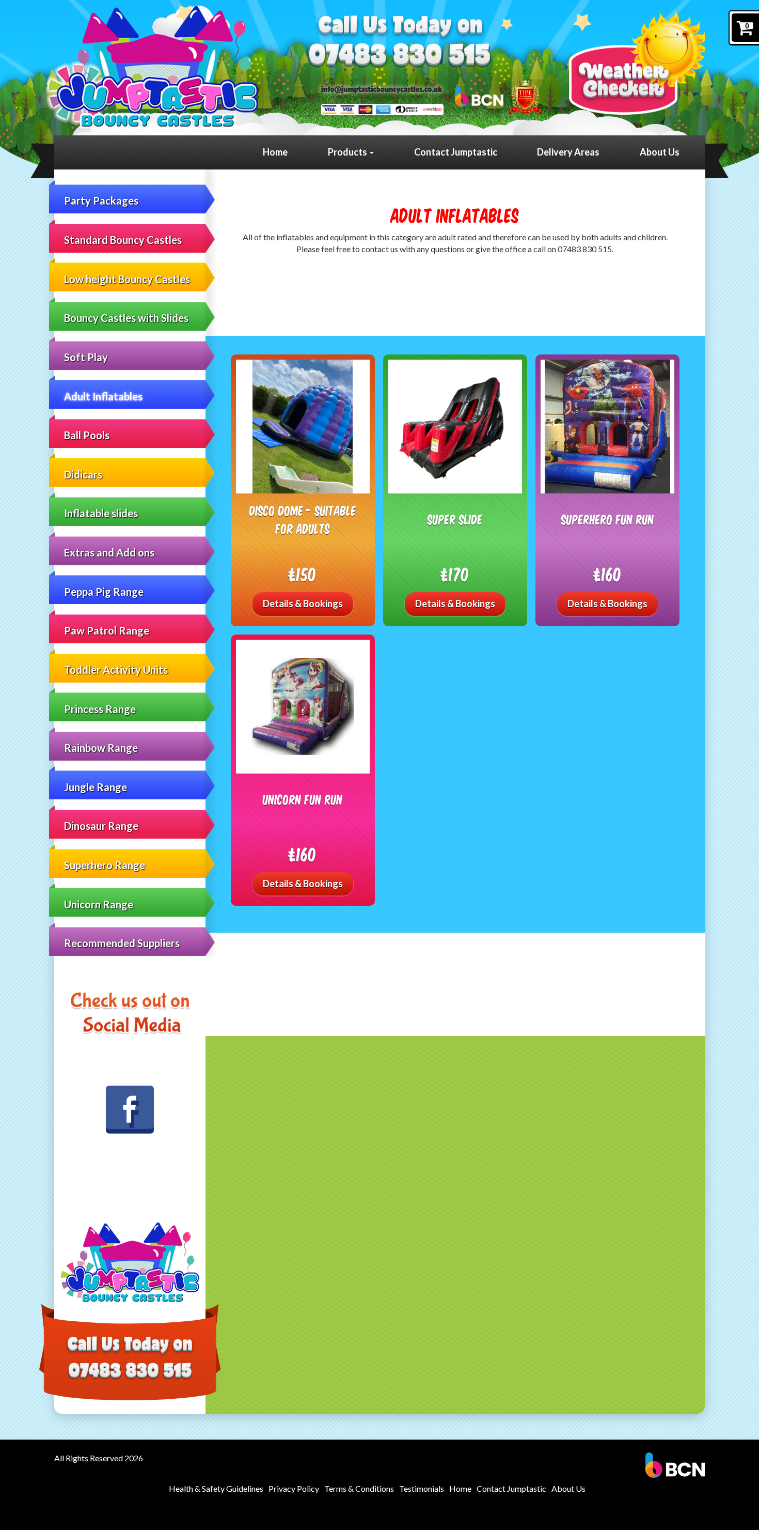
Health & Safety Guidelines (216, 1488)
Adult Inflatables (103, 396)
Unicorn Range (98, 904)
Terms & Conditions (359, 1488)
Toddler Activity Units (116, 669)
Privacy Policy (293, 1488)
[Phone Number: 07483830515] (399, 56)
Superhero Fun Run (607, 519)
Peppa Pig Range (104, 591)
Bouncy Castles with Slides (126, 318)
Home (275, 152)
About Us (659, 152)
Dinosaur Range (101, 826)
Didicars (83, 474)
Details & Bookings (303, 603)
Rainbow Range (101, 747)
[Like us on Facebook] (130, 1110)
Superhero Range (104, 865)
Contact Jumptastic (455, 152)
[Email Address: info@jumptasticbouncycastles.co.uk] (381, 89)
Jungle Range (95, 787)
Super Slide (455, 519)
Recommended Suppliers (122, 943)
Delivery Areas (568, 152)
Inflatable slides (101, 513)
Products (348, 152)
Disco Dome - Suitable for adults (302, 519)
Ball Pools (86, 435)
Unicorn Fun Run (303, 799)
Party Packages (101, 200)
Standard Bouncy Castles (123, 240)
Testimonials (421, 1488)
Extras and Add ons (109, 552)
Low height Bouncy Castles (127, 279)
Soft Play (86, 357)
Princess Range (100, 709)
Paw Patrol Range (106, 630)
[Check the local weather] (637, 62)
